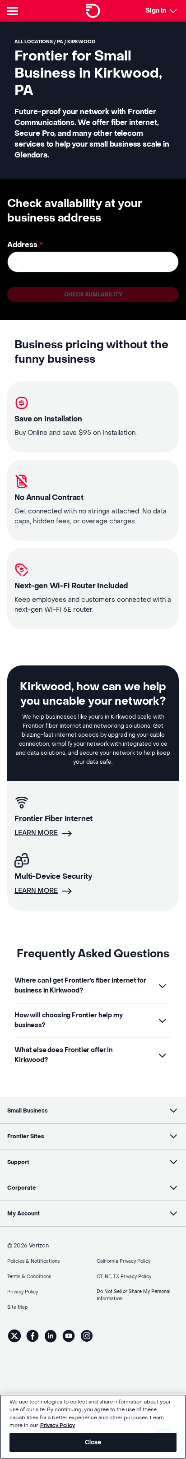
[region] (93, 1426)
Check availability (93, 294)
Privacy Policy (57, 1425)
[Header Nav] (14, 11)
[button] (93, 986)
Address (25, 244)
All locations (33, 42)
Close (93, 1442)
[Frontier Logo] (93, 11)
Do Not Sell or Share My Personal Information (133, 1295)
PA (60, 42)
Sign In (155, 10)
